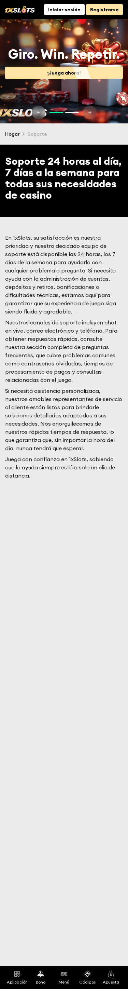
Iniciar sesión (64, 9)
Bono (40, 981)
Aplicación (17, 981)
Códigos (87, 981)
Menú (64, 981)
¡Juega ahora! (64, 73)
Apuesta (111, 981)
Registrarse (104, 9)
